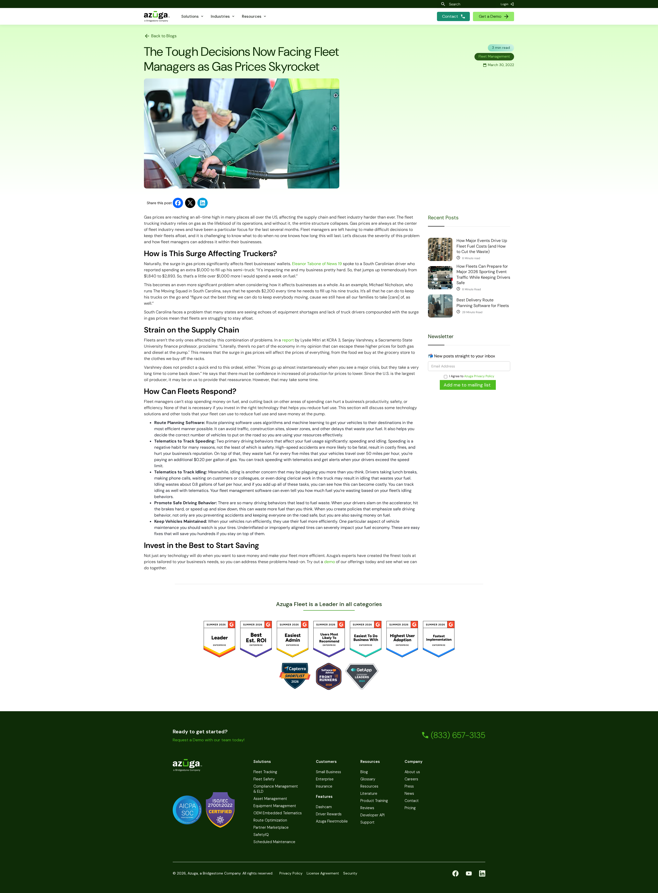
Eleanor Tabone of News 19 (317, 263)
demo (330, 561)
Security (350, 873)
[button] (192, 16)
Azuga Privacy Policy (479, 376)
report (288, 340)
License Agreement (323, 873)
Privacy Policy (291, 873)
